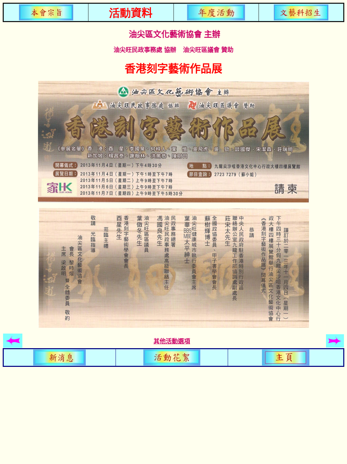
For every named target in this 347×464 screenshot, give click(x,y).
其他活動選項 (172, 341)
